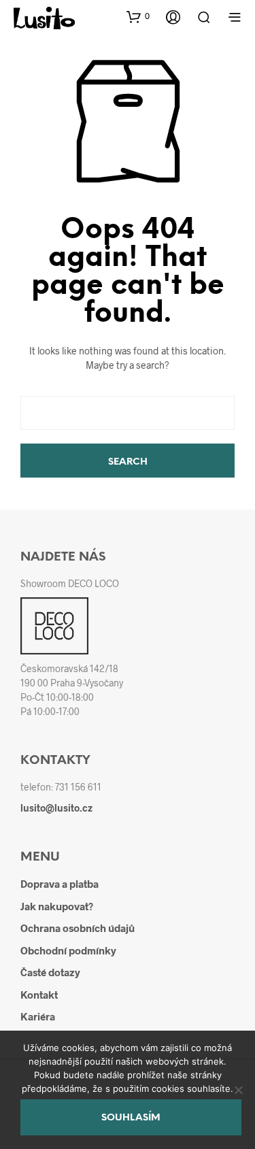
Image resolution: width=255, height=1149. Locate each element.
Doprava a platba (59, 884)
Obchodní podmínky (68, 950)
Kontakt (39, 994)
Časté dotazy (50, 972)
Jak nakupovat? (56, 906)
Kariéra (37, 1016)
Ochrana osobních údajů (77, 928)
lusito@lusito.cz (56, 808)
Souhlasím (130, 1118)
